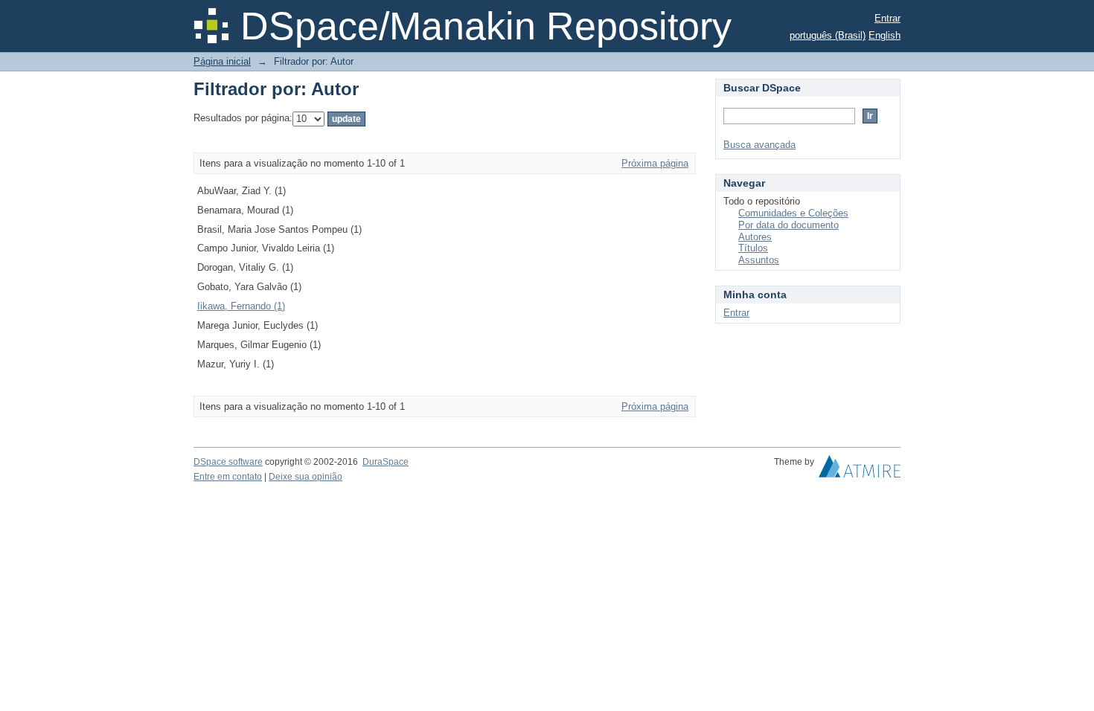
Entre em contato (227, 477)
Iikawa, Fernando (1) (241, 306)
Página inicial (222, 61)
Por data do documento (788, 225)
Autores (755, 236)
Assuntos (758, 260)
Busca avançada (759, 144)
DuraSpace (385, 462)
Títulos (753, 248)
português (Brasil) (828, 35)
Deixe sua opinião (305, 477)
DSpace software (228, 462)
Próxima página (654, 163)
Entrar (887, 18)
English (885, 35)
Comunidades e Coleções (793, 213)
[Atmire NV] (860, 470)
